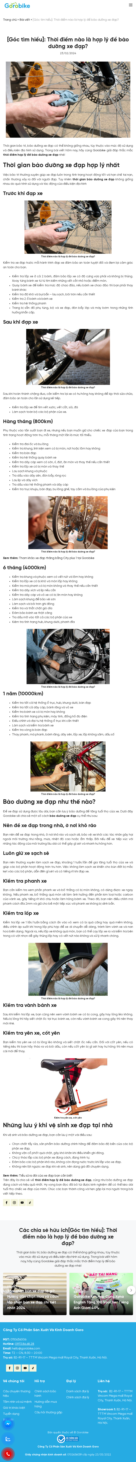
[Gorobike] (17, 5)
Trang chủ (10, 19)
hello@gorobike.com (26, 1348)
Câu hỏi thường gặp (48, 1412)
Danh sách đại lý (77, 1391)
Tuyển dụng (11, 1413)
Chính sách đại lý (77, 1397)
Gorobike (99, 150)
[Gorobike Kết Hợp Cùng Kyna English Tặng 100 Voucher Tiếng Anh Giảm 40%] (101, 1294)
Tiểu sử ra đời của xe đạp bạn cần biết (45, 1175)
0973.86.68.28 (24, 1344)
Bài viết (24, 19)
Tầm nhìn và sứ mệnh (17, 1401)
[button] (131, 1290)
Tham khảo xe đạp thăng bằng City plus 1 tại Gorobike (56, 558)
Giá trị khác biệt (14, 1407)
